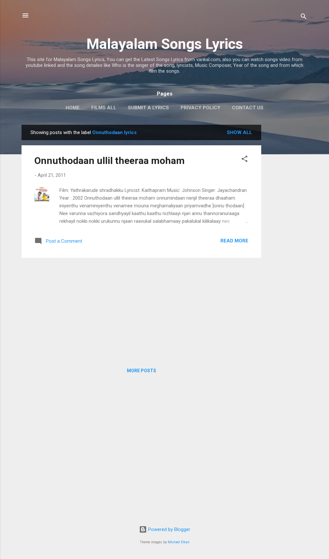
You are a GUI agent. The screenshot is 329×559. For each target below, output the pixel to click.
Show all (239, 132)
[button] (244, 160)
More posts (141, 370)
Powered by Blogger (168, 529)
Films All (103, 108)
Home (73, 108)
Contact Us (247, 108)
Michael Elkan (179, 542)
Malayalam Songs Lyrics (164, 43)
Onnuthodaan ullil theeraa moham (109, 160)
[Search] (303, 17)
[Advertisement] (286, 221)
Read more (234, 241)
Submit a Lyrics (148, 108)
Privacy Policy (200, 108)
